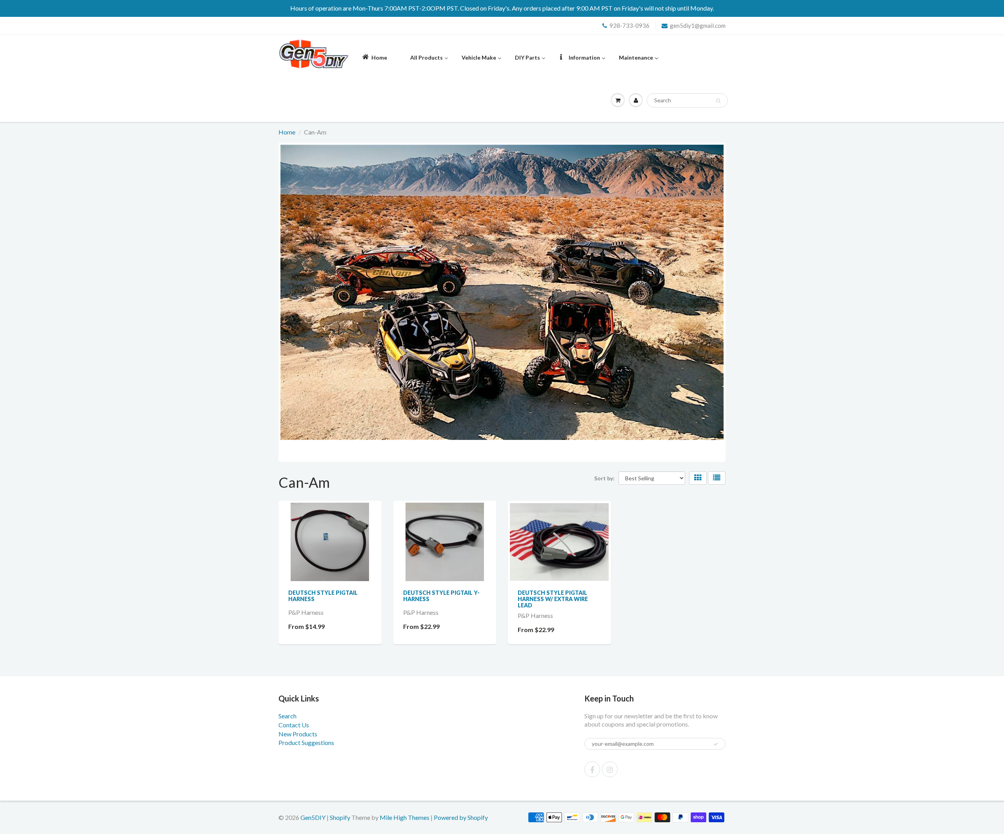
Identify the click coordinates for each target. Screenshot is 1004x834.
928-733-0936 (629, 25)
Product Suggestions (306, 742)
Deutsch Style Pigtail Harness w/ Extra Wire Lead (553, 599)
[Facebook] (592, 769)
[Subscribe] (715, 744)
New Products (297, 734)
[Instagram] (610, 769)
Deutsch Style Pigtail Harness (323, 595)
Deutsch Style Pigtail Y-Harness (441, 595)
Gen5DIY (313, 817)
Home (286, 132)
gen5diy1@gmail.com (698, 25)
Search (287, 716)
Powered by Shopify (461, 817)
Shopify (340, 817)
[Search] (718, 100)
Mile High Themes (404, 817)
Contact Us (293, 725)
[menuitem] (374, 57)
